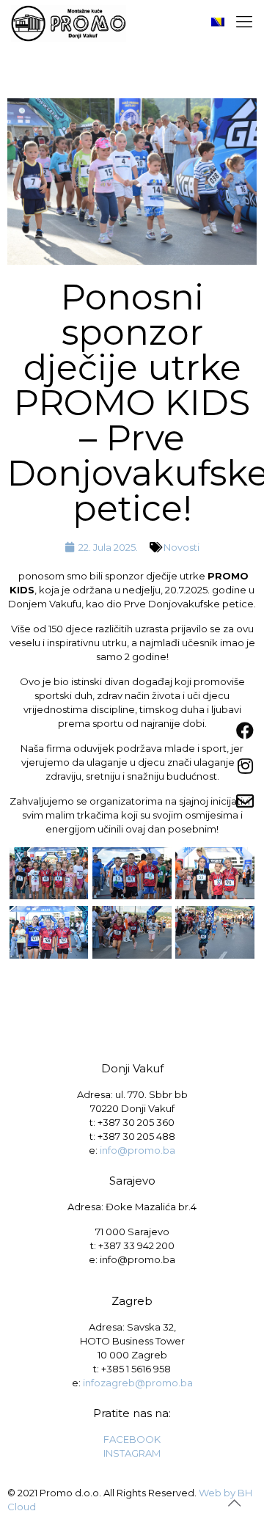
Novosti (181, 547)
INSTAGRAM (132, 1453)
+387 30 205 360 (136, 1122)
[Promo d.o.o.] (68, 22)
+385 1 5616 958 (136, 1369)
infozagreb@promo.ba (138, 1383)
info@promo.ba (137, 1150)
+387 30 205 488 (136, 1136)
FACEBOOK (132, 1439)
